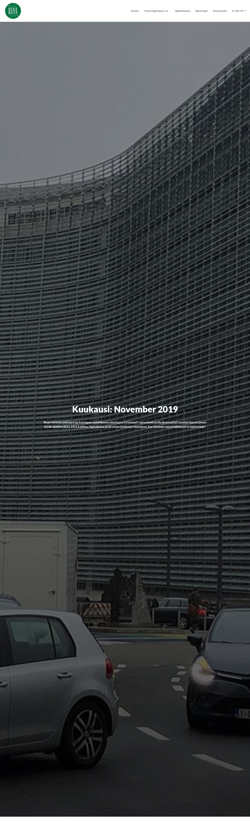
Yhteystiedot (220, 10)
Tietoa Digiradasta (154, 10)
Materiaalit (201, 10)
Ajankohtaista (182, 10)
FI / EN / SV (238, 10)
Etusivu (135, 10)
